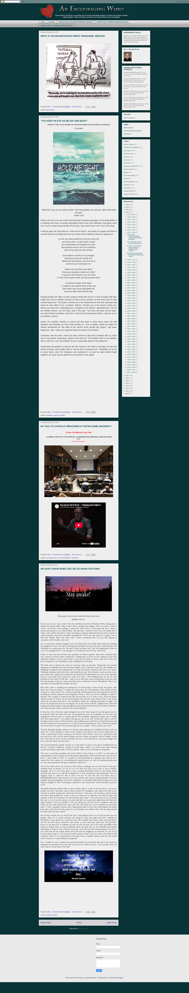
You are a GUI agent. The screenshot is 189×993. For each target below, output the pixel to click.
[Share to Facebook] (93, 107)
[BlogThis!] (88, 107)
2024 (127, 210)
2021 (127, 378)
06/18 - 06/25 (131, 311)
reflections (49, 415)
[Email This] (86, 107)
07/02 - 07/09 (131, 306)
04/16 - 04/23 (131, 334)
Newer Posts (46, 923)
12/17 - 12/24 (131, 219)
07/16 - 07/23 (131, 300)
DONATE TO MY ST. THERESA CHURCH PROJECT (56, 25)
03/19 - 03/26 (131, 344)
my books (127, 160)
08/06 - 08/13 (131, 293)
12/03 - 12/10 (131, 225)
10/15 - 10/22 (131, 267)
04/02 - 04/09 (131, 339)
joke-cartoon (50, 110)
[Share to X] (90, 107)
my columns (127, 163)
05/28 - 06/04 (131, 318)
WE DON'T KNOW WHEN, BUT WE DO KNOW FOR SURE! (70, 569)
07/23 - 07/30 (131, 298)
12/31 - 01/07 (131, 214)
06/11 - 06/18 (131, 313)
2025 (127, 207)
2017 (127, 388)
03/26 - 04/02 (131, 341)
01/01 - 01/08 (131, 372)
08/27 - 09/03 (131, 285)
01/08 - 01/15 (131, 370)
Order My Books (128, 128)
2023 (127, 212)
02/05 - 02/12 (131, 359)
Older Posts (112, 923)
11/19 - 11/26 (131, 230)
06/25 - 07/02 (131, 308)
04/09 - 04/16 (131, 336)
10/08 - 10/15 (131, 270)
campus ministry (129, 144)
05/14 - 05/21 (131, 324)
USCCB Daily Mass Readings (132, 131)
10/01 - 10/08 (131, 272)
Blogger (120, 978)
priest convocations (130, 175)
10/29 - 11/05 (131, 262)
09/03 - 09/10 (131, 283)
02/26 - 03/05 (131, 352)
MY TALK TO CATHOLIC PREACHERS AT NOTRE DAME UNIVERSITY (76, 426)
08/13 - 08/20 (131, 290)
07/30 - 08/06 (131, 295)
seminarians (127, 188)
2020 (127, 381)
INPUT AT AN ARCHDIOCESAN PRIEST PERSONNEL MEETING (73, 36)
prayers (126, 172)
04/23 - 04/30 (131, 331)
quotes (126, 178)
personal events (51, 558)
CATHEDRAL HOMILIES (131, 147)
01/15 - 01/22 (131, 367)
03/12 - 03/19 (131, 347)
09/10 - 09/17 (131, 280)
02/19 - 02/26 (131, 354)
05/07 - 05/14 (131, 326)
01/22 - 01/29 (131, 365)
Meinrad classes (129, 153)
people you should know (131, 166)
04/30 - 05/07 (131, 329)
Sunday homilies (51, 915)
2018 (127, 386)
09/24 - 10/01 (131, 275)
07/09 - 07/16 (131, 303)
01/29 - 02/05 (131, 362)
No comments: (77, 106)
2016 (127, 391)
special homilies (59, 415)
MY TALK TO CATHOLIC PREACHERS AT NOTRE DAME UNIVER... (134, 248)
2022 (127, 375)
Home (43, 22)
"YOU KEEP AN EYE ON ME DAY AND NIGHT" (64, 121)
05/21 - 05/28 (131, 321)
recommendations (64, 558)
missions (126, 157)
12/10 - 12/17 (131, 222)
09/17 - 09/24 (131, 277)
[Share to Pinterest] (95, 107)
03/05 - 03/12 (131, 349)
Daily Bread (127, 134)
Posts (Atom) (83, 928)
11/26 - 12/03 (131, 227)
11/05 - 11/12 (131, 260)
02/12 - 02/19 (131, 357)
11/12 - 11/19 (131, 232)
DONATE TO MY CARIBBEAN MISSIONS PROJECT (112, 22)
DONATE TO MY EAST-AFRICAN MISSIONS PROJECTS (76, 22)
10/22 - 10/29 (131, 265)
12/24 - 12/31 (131, 217)
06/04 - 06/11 (131, 316)
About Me (52, 22)
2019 (127, 383)
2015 (127, 393)
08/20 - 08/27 (131, 288)
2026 (127, 204)
